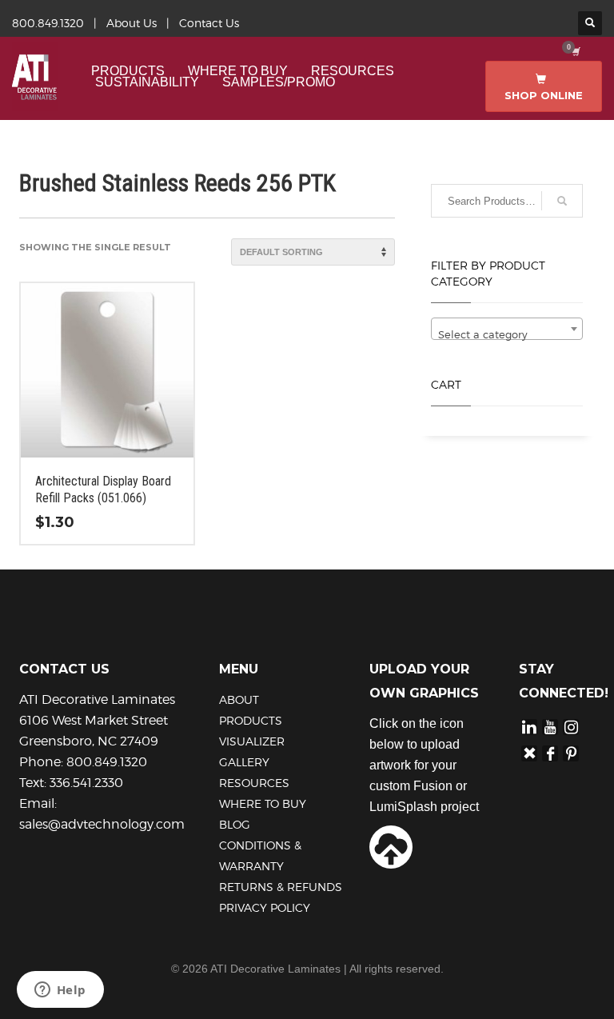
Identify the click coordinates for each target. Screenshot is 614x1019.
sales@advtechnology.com (102, 824)
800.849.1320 (48, 23)
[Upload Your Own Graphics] (391, 845)
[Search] (562, 201)
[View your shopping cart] (575, 51)
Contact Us (209, 23)
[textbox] (507, 334)
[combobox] (507, 329)
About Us (131, 23)
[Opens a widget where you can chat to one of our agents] (60, 991)
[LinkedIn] (529, 726)
